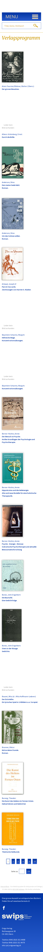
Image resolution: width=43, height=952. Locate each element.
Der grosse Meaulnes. (10, 89)
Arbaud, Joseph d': (9, 284)
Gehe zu (14, 871)
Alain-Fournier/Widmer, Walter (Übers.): (18, 86)
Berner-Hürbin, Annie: (11, 433)
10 (35, 861)
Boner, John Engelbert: (11, 595)
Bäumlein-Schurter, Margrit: (13, 335)
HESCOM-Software (18, 889)
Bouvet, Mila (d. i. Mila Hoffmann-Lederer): (19, 696)
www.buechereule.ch (21, 901)
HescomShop (5, 887)
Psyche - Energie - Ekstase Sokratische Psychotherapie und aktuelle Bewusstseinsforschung (19, 547)
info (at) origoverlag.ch (11, 945)
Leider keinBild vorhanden (8, 126)
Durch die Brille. (8, 137)
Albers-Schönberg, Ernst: (12, 134)
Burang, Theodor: (9, 798)
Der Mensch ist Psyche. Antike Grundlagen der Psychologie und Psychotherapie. (18, 439)
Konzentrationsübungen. (12, 388)
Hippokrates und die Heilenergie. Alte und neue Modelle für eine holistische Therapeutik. (19, 493)
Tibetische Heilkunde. (11, 852)
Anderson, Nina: (8, 182)
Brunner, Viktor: (8, 747)
